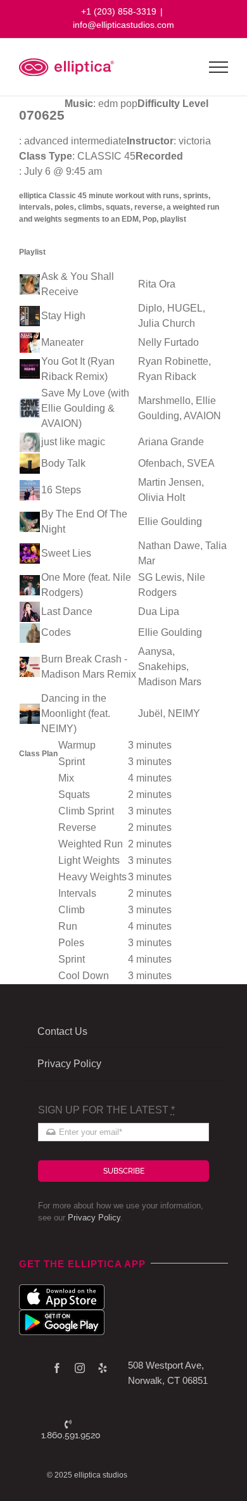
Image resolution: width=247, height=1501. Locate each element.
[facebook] (57, 1368)
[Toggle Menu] (219, 67)
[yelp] (103, 1368)
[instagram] (80, 1368)
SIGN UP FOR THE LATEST (106, 1110)
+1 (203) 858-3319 (118, 11)
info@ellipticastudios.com (123, 25)
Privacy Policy (94, 1217)
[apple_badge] (61, 1289)
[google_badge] (61, 1314)
